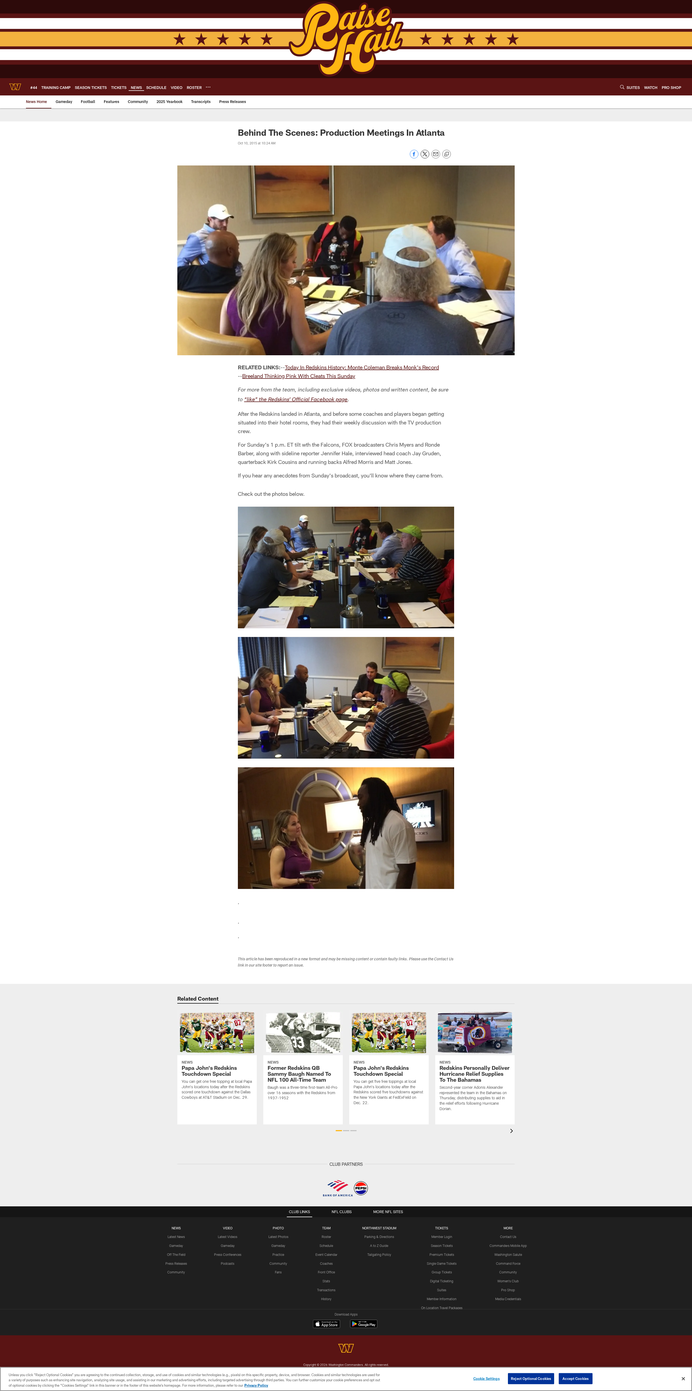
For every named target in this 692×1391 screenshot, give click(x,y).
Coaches (326, 1263)
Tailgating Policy (379, 1254)
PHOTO (278, 1228)
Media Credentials (508, 1299)
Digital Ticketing (441, 1281)
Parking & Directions (379, 1237)
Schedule (326, 1245)
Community (176, 1272)
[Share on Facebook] (414, 157)
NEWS (176, 1228)
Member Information (442, 1299)
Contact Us (508, 1237)
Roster (326, 1237)
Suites (441, 1290)
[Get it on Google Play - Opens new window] (363, 1326)
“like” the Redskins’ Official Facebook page (296, 400)
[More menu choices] (208, 87)
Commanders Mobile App (508, 1245)
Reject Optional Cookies (531, 1378)
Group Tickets (442, 1272)
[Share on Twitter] (425, 157)
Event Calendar (326, 1254)
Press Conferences (227, 1254)
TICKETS (441, 1228)
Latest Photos (278, 1237)
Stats (326, 1281)
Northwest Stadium (379, 1228)
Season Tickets (442, 1245)
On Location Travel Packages (442, 1308)
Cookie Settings (486, 1378)
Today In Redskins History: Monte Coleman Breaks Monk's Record (362, 367)
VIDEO (227, 1228)
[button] (338, 1131)
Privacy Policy (256, 1385)
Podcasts (227, 1263)
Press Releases (176, 1263)
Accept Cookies (576, 1378)
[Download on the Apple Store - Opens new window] (326, 1324)
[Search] (622, 87)
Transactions (326, 1290)
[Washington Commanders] (346, 1349)
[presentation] (512, 1131)
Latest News (176, 1237)
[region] (346, 1379)
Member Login (441, 1237)
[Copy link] (446, 154)
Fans (278, 1272)
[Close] (683, 1379)
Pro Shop (508, 1290)
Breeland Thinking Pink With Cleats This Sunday (298, 376)
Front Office (326, 1272)
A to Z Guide (379, 1245)
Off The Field (176, 1254)
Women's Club (508, 1281)
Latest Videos (227, 1237)
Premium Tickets (442, 1254)
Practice (278, 1254)
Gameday (176, 1245)
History (326, 1299)
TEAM (326, 1228)
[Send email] (435, 157)
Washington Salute (508, 1254)
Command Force (508, 1263)
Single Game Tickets (442, 1263)
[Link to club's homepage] (15, 86)
